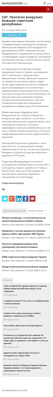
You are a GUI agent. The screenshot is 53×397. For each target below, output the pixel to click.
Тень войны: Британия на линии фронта (23, 327)
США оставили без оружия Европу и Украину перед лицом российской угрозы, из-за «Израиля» (25, 290)
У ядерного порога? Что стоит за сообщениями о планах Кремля (26, 304)
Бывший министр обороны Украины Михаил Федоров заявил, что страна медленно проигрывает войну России (25, 369)
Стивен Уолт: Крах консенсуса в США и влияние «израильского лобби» (22, 316)
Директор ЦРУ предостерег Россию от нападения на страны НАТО (22, 356)
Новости (7, 280)
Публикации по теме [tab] (14, 210)
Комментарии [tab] (37, 210)
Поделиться (13, 35)
